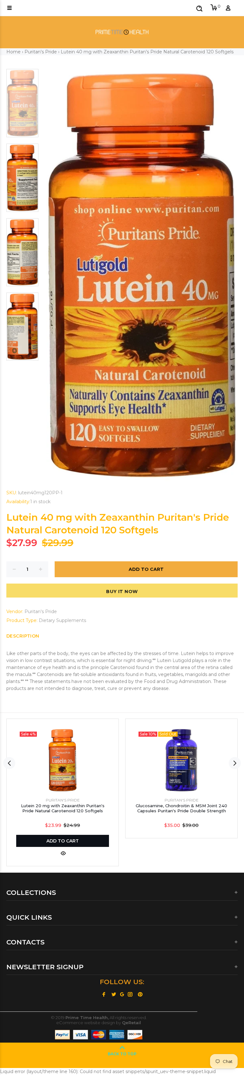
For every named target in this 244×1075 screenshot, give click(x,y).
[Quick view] (62, 853)
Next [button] (235, 763)
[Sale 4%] (62, 760)
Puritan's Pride (40, 52)
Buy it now (122, 591)
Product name (55, 1049)
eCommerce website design (85, 1022)
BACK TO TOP (122, 1053)
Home (13, 52)
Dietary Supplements (62, 620)
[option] (22, 106)
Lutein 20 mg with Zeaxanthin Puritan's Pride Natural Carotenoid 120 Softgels (63, 808)
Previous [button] (9, 763)
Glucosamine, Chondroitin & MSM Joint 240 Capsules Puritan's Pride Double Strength (181, 808)
